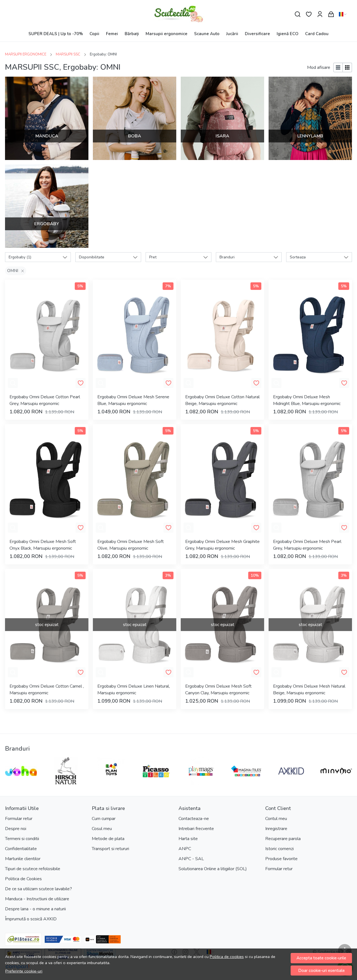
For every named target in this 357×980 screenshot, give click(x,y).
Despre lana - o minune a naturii (35, 909)
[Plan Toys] (111, 781)
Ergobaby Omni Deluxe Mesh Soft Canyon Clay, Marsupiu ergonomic (218, 689)
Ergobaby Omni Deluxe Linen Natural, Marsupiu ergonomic (133, 689)
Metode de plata (108, 839)
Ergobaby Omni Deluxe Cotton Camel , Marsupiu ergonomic (46, 689)
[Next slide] (343, 770)
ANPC (184, 849)
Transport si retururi (110, 849)
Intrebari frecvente (196, 829)
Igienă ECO (287, 34)
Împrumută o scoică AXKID (31, 919)
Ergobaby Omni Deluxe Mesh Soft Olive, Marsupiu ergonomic (130, 544)
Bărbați (132, 34)
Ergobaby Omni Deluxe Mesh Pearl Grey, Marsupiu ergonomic (307, 544)
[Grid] (347, 67)
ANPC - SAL (191, 859)
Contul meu (276, 819)
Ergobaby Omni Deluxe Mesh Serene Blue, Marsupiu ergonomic (133, 400)
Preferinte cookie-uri (23, 971)
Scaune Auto (206, 34)
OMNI (12, 270)
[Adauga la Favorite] (80, 383)
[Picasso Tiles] (156, 781)
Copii (94, 34)
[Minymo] (336, 781)
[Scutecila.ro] (178, 14)
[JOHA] (21, 781)
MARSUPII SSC (68, 54)
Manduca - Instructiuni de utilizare (37, 899)
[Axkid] (291, 781)
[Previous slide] (13, 770)
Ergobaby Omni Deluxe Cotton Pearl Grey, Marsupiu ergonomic (44, 400)
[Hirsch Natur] (66, 781)
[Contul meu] (319, 14)
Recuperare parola (283, 839)
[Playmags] (201, 781)
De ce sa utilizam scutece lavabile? (38, 889)
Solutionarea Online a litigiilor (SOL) (212, 869)
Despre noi (15, 829)
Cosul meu (102, 829)
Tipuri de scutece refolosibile (32, 869)
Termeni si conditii (22, 839)
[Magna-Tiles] (246, 781)
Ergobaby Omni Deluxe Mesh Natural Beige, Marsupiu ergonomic (309, 689)
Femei (112, 34)
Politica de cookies (227, 956)
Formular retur (18, 819)
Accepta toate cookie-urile (321, 958)
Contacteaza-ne (193, 819)
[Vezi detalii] (12, 383)
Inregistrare (276, 829)
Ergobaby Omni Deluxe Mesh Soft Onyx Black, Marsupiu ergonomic (42, 544)
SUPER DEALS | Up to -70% (55, 34)
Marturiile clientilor (22, 859)
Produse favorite (281, 859)
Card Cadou (317, 34)
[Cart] (331, 14)
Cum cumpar (103, 819)
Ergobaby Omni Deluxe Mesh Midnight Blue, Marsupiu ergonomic (307, 400)
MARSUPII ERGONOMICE (25, 54)
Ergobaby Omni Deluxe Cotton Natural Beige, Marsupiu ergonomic (222, 400)
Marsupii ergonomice (166, 34)
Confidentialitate (21, 849)
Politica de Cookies (23, 879)
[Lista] (338, 67)
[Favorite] (308, 14)
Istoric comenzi (279, 849)
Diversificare (257, 34)
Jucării (232, 34)
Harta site (188, 839)
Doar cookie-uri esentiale (321, 970)
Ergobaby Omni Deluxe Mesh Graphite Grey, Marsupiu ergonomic (222, 544)
